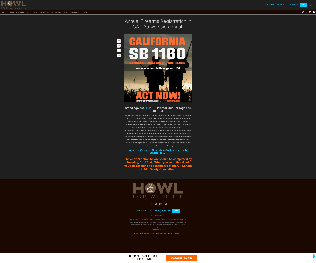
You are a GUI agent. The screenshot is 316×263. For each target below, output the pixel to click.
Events (84, 12)
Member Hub (293, 5)
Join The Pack (281, 5)
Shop (35, 12)
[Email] (119, 46)
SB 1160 (150, 108)
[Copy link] (119, 41)
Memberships (75, 12)
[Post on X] (119, 50)
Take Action (269, 5)
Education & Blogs (17, 12)
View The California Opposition (158, 152)
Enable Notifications (181, 258)
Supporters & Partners (60, 12)
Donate (303, 5)
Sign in (311, 5)
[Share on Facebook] (119, 55)
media (29, 12)
